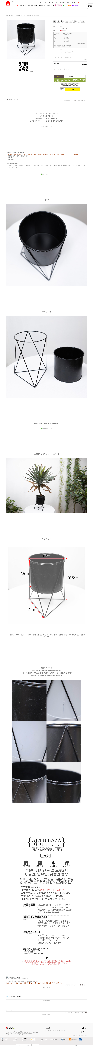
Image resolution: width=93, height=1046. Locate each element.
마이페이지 (56, 2)
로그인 (40, 2)
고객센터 (73, 2)
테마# (52, 5)
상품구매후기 (80, 101)
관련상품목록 (67, 101)
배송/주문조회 (62, 2)
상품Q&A (85, 101)
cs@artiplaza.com (14, 1035)
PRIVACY (17, 1037)
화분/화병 (16, 15)
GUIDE (21, 1037)
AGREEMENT (11, 1037)
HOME (7, 1037)
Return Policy (26, 1037)
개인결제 (68, 2)
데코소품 (48, 5)
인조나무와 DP (34, 5)
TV (16, 5)
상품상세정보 (73, 101)
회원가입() (48, 2)
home (7, 15)
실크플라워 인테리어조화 (24, 5)
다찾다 (89, 6)
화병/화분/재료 (42, 5)
